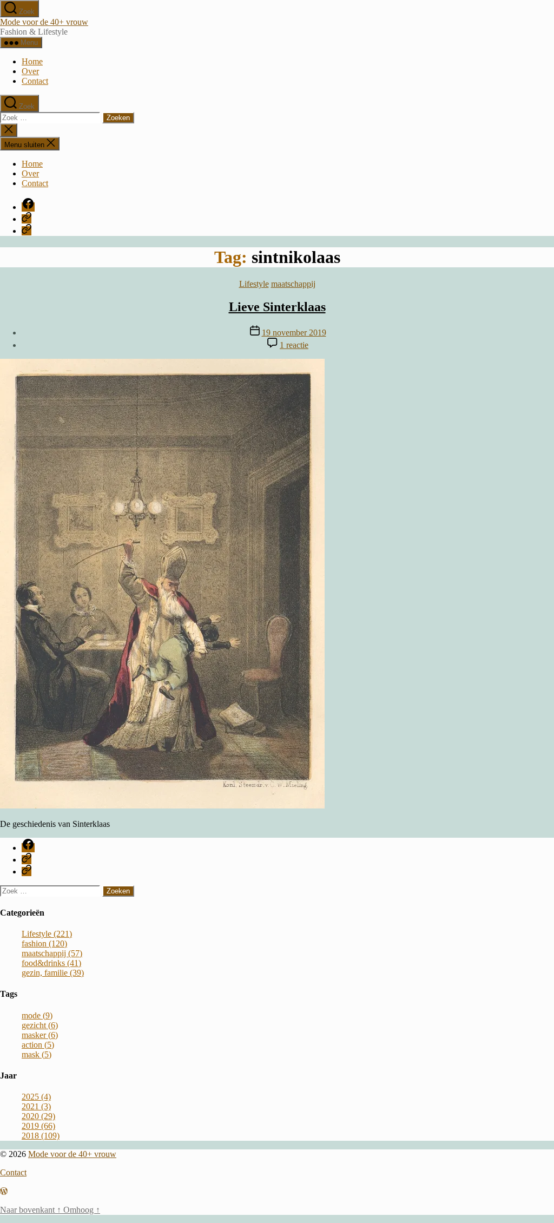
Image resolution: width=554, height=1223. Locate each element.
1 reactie (294, 345)
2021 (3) (36, 1106)
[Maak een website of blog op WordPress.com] (4, 1191)
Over (30, 71)
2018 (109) (41, 1135)
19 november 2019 (294, 332)
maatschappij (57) (52, 953)
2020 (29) (38, 1116)
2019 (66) (38, 1125)
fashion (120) (44, 943)
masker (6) (40, 1035)
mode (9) (37, 1015)
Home (32, 61)
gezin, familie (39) (53, 972)
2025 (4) (36, 1096)
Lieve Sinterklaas (277, 307)
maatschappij (293, 283)
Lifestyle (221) (47, 933)
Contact (35, 81)
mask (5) (36, 1054)
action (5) (38, 1044)
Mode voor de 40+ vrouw (44, 22)
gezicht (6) (40, 1025)
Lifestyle (254, 283)
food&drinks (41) (51, 963)
